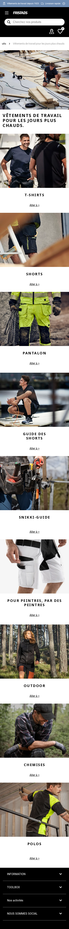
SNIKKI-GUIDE (34, 517)
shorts (34, 274)
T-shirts (34, 194)
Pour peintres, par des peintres (34, 602)
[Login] (51, 31)
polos (34, 843)
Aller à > (34, 284)
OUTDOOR (34, 685)
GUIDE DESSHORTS (34, 436)
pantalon (34, 353)
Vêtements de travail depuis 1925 (23, 3)
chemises (34, 764)
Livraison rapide (52, 3)
